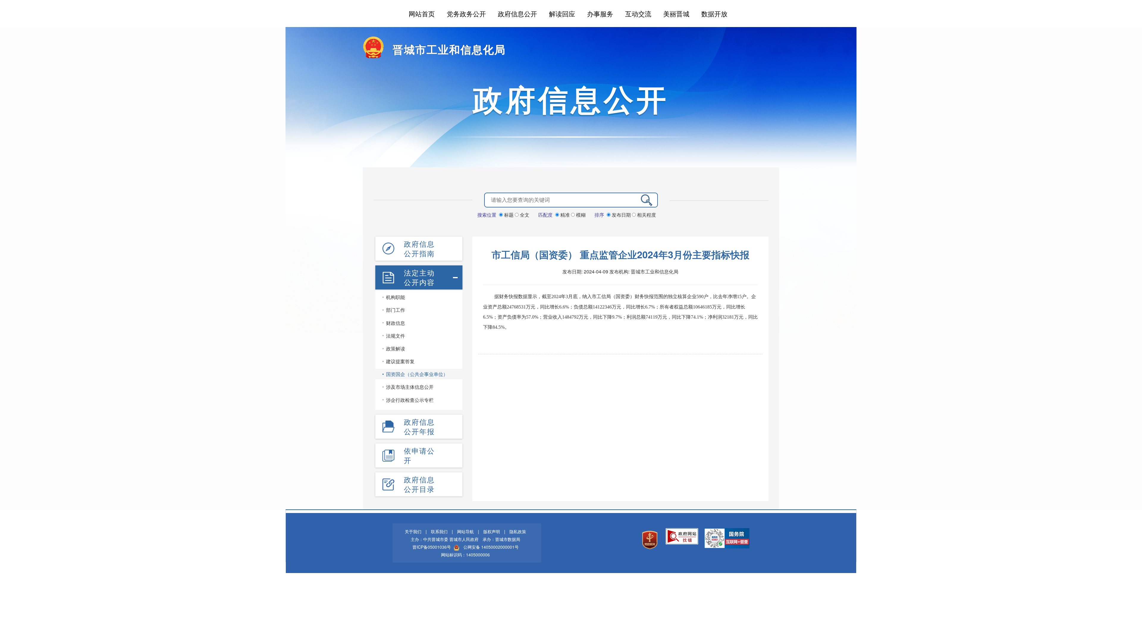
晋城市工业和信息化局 (449, 49)
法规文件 (395, 335)
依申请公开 (419, 455)
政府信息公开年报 (419, 426)
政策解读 (395, 348)
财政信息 (395, 323)
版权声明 (491, 531)
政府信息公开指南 (419, 248)
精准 (565, 214)
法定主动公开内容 (419, 277)
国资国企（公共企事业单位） (417, 374)
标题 (509, 214)
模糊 (580, 214)
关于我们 (413, 531)
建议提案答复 (400, 361)
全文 (524, 214)
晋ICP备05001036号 (431, 547)
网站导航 (465, 531)
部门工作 (395, 309)
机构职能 (395, 297)
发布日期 (621, 214)
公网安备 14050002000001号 (491, 547)
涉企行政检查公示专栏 (410, 399)
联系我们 (439, 531)
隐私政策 (517, 531)
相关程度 (646, 214)
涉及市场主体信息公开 (410, 386)
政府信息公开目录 (419, 484)
